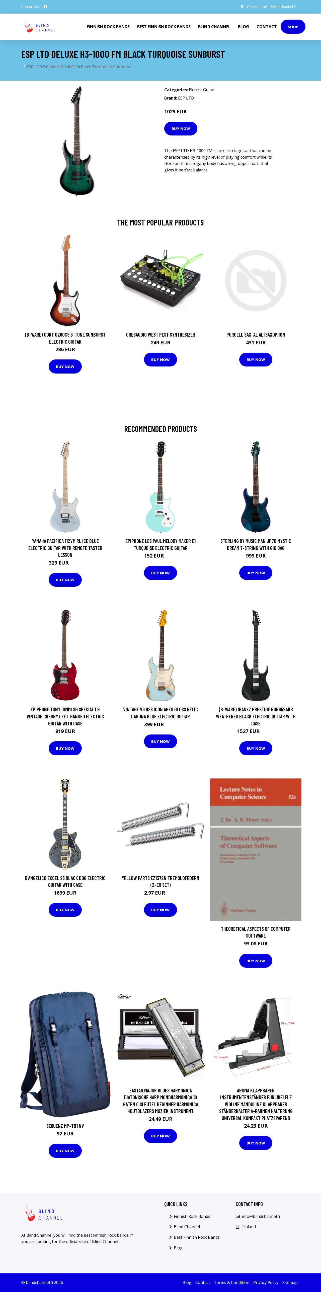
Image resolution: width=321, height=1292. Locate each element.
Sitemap (290, 1282)
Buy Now (181, 128)
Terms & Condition (231, 1282)
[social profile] (45, 7)
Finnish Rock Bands (108, 26)
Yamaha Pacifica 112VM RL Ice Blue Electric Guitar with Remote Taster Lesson (65, 548)
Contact (267, 26)
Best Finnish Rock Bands (164, 26)
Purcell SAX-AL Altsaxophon (255, 334)
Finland (252, 6)
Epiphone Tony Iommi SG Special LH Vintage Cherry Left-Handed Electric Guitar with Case (65, 716)
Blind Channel (214, 26)
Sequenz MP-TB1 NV (65, 1126)
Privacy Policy (265, 1282)
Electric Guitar (202, 90)
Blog (243, 26)
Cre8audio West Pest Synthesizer (160, 334)
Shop (293, 26)
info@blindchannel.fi (279, 6)
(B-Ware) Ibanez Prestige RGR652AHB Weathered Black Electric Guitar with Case (256, 716)
